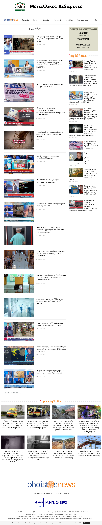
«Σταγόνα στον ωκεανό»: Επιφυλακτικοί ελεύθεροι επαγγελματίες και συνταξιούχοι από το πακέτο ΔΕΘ (50, 111)
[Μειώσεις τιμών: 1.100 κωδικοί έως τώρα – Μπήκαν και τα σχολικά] (19, 331)
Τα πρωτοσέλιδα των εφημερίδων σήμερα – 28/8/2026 (49, 85)
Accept (86, 523)
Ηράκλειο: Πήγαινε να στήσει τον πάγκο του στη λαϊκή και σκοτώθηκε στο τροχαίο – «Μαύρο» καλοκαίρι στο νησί (13, 424)
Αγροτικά (57, 20)
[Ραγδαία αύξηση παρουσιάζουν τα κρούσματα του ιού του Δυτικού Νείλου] (19, 140)
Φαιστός (25, 20)
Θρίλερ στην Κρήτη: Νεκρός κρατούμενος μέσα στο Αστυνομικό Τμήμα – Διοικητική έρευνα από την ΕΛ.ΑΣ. (38, 455)
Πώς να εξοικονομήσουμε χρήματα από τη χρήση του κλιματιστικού (50, 371)
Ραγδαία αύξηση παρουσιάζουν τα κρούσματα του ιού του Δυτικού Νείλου (49, 134)
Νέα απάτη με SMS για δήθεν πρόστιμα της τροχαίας (47, 180)
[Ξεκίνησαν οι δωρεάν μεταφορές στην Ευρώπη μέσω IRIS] (19, 212)
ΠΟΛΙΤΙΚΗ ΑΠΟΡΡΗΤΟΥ (61, 493)
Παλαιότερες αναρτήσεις (13, 392)
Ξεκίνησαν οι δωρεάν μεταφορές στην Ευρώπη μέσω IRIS (51, 204)
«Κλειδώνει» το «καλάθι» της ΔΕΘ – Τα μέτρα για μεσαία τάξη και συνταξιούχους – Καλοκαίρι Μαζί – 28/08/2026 (50, 63)
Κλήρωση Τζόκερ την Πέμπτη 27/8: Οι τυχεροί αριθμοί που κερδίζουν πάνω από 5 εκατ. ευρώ (91, 190)
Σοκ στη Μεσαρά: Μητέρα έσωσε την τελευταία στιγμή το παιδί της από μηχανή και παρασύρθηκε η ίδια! (38, 424)
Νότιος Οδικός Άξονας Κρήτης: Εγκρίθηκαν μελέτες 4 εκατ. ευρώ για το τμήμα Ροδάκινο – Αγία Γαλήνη (64, 454)
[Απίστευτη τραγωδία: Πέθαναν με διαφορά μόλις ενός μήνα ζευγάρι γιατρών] (19, 307)
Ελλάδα (46, 20)
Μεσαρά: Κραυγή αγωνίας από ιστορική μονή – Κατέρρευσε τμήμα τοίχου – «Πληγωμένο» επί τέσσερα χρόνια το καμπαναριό (64, 425)
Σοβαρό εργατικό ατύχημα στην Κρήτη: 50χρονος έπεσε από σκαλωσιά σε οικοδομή (89, 453)
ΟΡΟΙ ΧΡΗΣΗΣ (47, 493)
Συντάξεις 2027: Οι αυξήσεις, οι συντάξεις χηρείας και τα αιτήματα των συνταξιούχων (50, 229)
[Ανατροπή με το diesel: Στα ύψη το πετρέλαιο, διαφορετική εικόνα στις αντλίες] (19, 44)
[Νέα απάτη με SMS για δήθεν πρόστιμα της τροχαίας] (19, 188)
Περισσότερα (82, 20)
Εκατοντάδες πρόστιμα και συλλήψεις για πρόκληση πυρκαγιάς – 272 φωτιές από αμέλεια (51, 349)
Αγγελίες (69, 20)
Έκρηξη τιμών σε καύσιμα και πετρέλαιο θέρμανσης (47, 157)
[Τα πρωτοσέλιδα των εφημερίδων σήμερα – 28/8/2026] (19, 92)
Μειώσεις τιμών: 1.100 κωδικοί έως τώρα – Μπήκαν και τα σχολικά (49, 324)
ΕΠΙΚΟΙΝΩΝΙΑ (37, 493)
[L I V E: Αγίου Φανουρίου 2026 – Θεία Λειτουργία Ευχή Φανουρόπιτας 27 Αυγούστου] (19, 259)
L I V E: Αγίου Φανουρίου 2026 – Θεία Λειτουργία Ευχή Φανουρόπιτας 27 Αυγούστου (50, 253)
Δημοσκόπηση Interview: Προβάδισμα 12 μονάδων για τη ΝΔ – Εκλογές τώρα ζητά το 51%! (51, 277)
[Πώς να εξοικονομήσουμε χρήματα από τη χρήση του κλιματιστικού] (19, 379)
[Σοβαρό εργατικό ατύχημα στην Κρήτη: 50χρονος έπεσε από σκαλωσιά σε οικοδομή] (89, 442)
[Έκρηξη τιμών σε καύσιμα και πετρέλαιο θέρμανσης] (19, 164)
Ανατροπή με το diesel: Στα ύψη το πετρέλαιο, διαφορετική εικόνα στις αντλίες (50, 38)
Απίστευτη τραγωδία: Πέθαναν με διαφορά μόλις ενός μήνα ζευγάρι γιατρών (49, 301)
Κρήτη (35, 20)
